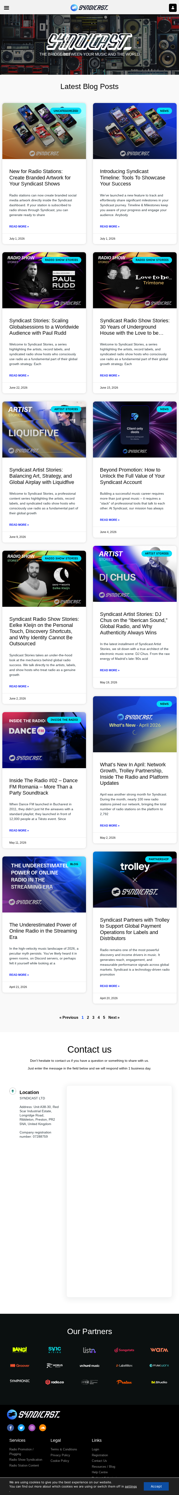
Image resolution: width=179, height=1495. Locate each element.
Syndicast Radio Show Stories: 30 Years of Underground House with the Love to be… (135, 327)
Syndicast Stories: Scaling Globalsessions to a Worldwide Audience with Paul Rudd (44, 327)
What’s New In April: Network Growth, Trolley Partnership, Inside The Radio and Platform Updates (134, 774)
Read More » (19, 226)
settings (131, 1486)
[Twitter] (21, 1427)
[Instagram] (31, 1427)
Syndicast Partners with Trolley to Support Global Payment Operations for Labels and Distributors (134, 929)
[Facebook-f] (10, 1427)
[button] (6, 8)
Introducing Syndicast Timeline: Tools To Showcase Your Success (132, 177)
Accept (156, 1486)
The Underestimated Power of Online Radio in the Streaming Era (43, 931)
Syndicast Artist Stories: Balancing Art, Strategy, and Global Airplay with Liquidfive (41, 476)
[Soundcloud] (42, 1427)
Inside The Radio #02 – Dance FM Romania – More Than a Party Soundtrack (43, 787)
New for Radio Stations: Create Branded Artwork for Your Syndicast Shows (40, 177)
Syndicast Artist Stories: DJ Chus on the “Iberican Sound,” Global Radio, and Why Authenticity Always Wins (133, 623)
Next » (114, 1017)
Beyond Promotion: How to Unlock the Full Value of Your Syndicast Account (132, 476)
